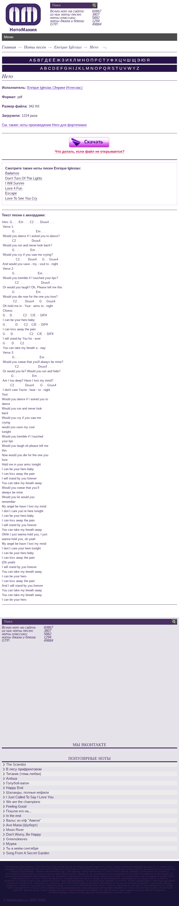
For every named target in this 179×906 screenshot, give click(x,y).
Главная (9, 47)
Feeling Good (16, 806)
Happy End (14, 788)
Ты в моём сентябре (22, 848)
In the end (13, 816)
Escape (11, 193)
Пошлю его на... (18, 811)
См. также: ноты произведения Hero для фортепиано (44, 125)
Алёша (11, 778)
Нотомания (23, 17)
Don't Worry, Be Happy (23, 834)
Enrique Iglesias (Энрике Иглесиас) (55, 88)
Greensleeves (17, 839)
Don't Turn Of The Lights (23, 178)
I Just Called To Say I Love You (29, 797)
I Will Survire (14, 183)
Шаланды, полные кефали (27, 792)
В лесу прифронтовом (23, 769)
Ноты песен (35, 47)
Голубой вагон (17, 783)
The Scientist (16, 764)
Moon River (15, 830)
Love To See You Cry (21, 198)
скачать (89, 142)
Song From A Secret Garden (27, 853)
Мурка (11, 844)
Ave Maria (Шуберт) (22, 825)
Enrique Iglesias (68, 47)
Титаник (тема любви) (23, 774)
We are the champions (23, 802)
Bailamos (12, 173)
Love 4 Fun (13, 188)
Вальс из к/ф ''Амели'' (23, 820)
